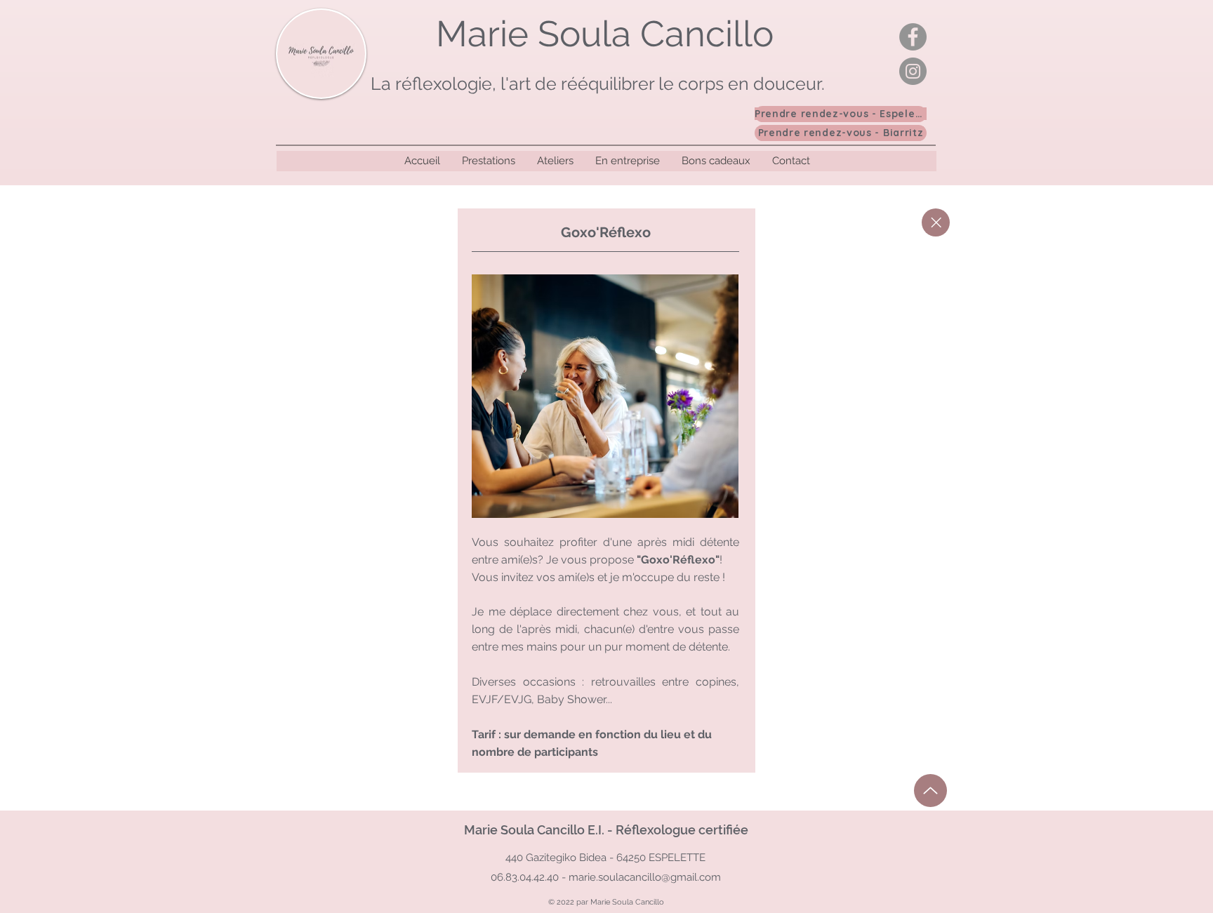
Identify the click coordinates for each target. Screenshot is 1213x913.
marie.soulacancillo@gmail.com (645, 877)
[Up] (930, 790)
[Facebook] (913, 37)
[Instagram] (913, 71)
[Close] (936, 222)
